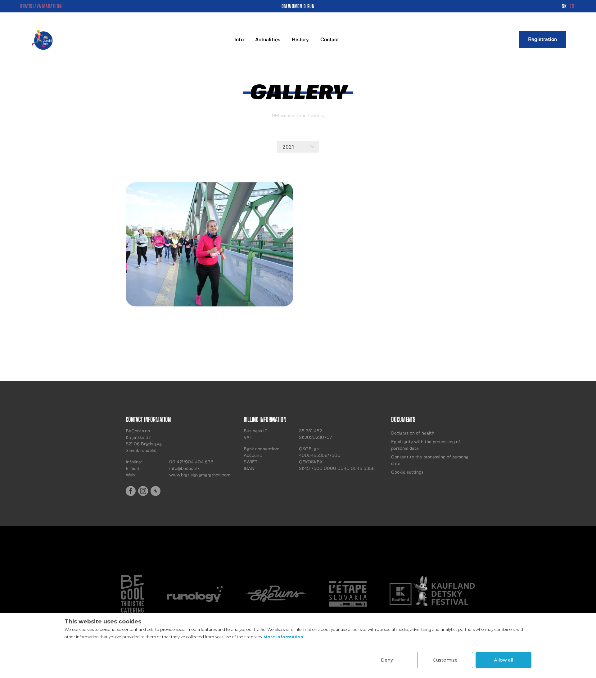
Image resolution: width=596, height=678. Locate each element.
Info (239, 40)
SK (564, 6)
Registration (542, 39)
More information (283, 637)
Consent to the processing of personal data (430, 460)
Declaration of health (412, 433)
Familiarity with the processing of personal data (425, 445)
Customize (445, 660)
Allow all (503, 660)
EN (572, 6)
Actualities (267, 40)
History (300, 40)
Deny (387, 660)
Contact (329, 40)
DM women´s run (289, 116)
